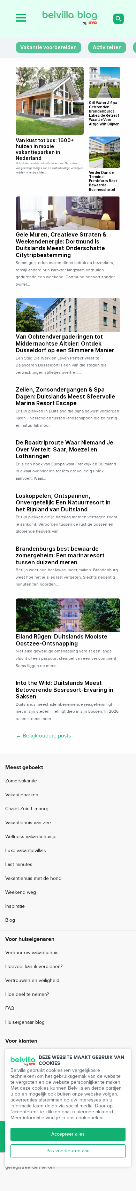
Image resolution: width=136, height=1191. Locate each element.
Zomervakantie (21, 781)
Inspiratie (15, 906)
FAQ (9, 1008)
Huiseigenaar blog (25, 1022)
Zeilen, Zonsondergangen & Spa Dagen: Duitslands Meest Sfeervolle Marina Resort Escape (65, 396)
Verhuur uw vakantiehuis (32, 953)
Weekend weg (20, 892)
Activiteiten (107, 47)
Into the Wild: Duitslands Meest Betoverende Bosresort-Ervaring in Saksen (64, 689)
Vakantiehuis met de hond (33, 878)
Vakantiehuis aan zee (28, 823)
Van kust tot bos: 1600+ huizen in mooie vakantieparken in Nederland (45, 149)
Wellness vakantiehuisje (30, 837)
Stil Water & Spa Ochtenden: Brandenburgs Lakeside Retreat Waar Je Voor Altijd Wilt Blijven (104, 113)
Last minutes (18, 864)
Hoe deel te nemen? (27, 994)
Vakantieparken (21, 795)
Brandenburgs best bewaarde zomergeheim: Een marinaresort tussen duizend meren (60, 555)
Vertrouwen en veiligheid (32, 980)
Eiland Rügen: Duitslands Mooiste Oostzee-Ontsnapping (61, 640)
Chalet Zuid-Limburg (26, 809)
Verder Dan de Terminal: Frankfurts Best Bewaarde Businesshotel (103, 181)
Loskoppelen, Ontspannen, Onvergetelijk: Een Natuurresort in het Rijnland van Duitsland (63, 502)
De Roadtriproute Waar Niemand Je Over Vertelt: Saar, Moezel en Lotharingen (64, 449)
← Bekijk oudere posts (43, 736)
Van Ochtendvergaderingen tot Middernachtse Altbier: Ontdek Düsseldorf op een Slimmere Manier (65, 343)
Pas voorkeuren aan (68, 1151)
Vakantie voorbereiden (48, 47)
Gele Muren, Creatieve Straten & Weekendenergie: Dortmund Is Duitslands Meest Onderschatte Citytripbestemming (61, 244)
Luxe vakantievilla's (25, 850)
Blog (10, 920)
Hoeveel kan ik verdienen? (33, 966)
